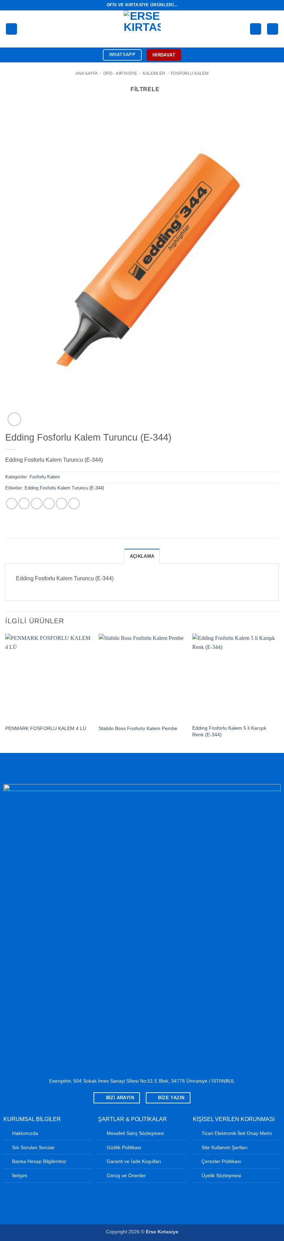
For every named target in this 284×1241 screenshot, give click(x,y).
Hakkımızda (25, 1133)
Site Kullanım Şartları (225, 1147)
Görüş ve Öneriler (126, 1175)
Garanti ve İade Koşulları (134, 1161)
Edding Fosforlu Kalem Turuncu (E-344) (64, 488)
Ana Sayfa (87, 73)
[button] (11, 29)
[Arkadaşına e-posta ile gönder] (49, 503)
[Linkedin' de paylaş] (74, 503)
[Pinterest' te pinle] (61, 503)
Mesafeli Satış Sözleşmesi (135, 1133)
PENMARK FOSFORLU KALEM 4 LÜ (45, 728)
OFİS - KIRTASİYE (120, 73)
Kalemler (154, 73)
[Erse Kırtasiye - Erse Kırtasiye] (142, 28)
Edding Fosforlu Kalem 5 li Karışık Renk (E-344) (229, 731)
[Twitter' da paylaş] (36, 503)
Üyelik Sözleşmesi (221, 1175)
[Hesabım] (255, 29)
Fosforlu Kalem (189, 73)
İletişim (19, 1175)
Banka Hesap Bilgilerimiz (39, 1161)
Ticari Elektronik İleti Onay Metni (237, 1133)
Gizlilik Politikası (124, 1147)
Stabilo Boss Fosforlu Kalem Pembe (138, 728)
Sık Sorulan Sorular (33, 1147)
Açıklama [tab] (142, 556)
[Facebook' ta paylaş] (24, 503)
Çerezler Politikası (221, 1161)
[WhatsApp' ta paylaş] (11, 503)
